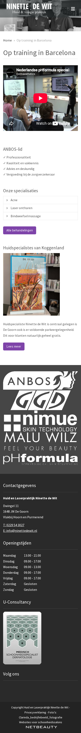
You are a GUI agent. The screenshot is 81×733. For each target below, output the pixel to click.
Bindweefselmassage (26, 216)
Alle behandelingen (19, 230)
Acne (14, 200)
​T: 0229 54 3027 (13, 525)
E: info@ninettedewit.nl (20, 530)
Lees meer (13, 346)
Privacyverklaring (35, 712)
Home (7, 40)
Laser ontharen (21, 208)
